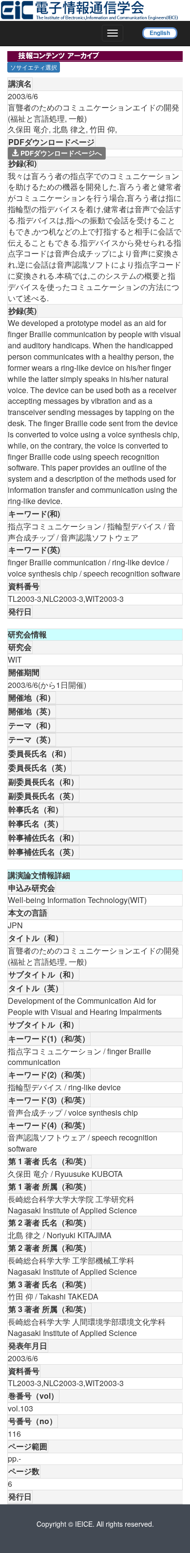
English (160, 32)
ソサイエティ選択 (33, 67)
